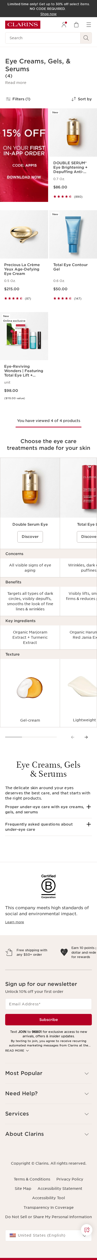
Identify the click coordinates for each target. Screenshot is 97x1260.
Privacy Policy (69, 1202)
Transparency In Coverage (49, 1230)
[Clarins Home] (22, 24)
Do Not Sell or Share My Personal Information (48, 1239)
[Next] (86, 737)
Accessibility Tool (48, 1220)
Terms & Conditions (32, 1202)
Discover (30, 537)
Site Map (23, 1211)
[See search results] (86, 38)
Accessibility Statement (60, 1211)
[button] (15, 82)
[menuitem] (64, 25)
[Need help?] (86, 1230)
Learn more (14, 922)
